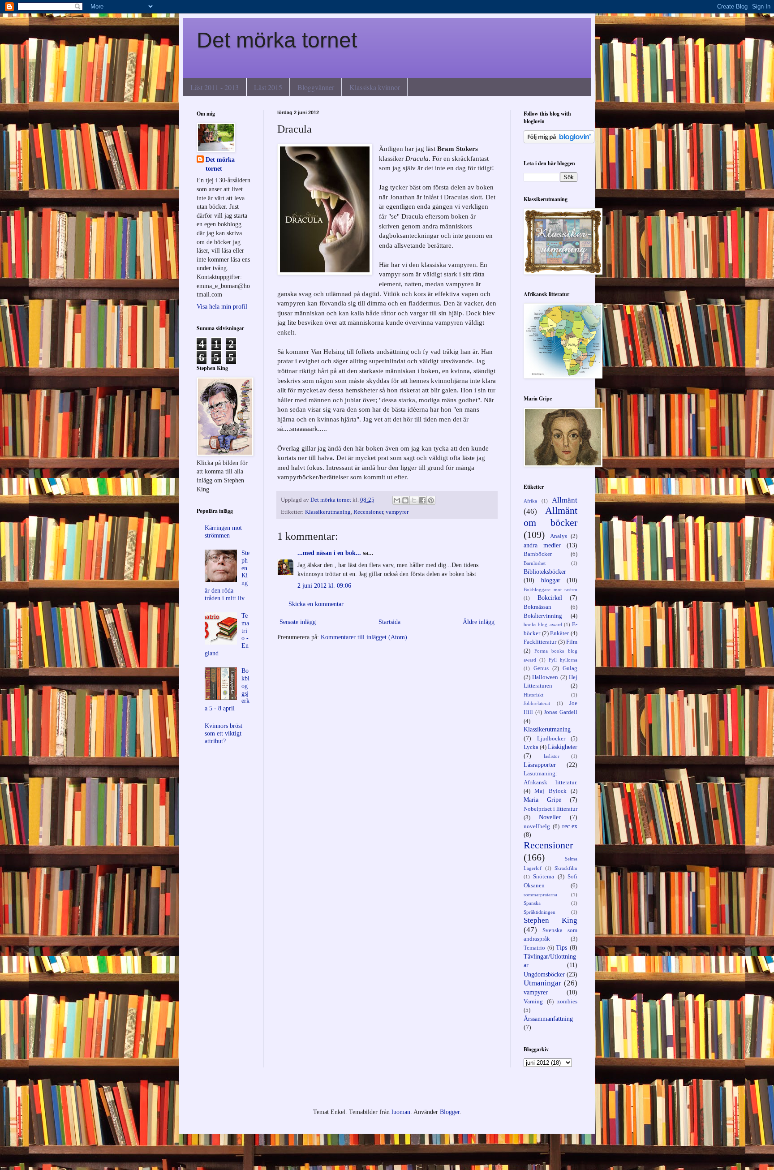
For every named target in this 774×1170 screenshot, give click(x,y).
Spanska (532, 903)
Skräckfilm (566, 868)
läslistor (551, 756)
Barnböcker (538, 554)
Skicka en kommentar (316, 604)
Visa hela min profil (222, 306)
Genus (541, 668)
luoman (400, 1112)
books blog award (543, 624)
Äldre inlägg (478, 622)
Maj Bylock (550, 791)
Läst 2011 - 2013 (214, 87)
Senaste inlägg (298, 622)
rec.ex (569, 826)
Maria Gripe (542, 799)
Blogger (450, 1112)
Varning (533, 1001)
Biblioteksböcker (545, 571)
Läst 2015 (268, 87)
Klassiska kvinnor (374, 87)
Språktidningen (539, 912)
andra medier (542, 545)
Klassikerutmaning (328, 512)
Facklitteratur (540, 642)
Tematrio (534, 948)
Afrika (530, 500)
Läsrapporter (540, 764)
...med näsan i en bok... (329, 553)
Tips (561, 947)
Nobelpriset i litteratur (550, 809)
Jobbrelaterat (537, 703)
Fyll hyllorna (563, 659)
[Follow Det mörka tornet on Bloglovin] (559, 141)
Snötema (543, 876)
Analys (558, 536)
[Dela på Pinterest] (430, 500)
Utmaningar (542, 983)
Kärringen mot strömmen (223, 532)
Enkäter (559, 633)
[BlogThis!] (405, 500)
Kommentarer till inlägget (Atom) (364, 637)
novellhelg (537, 826)
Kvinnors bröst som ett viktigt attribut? (223, 733)
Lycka (531, 747)
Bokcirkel (550, 597)
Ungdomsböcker (544, 974)
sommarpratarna (540, 894)
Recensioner (368, 512)
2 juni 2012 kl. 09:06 (324, 585)
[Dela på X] (413, 500)
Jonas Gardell (560, 712)
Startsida (389, 622)
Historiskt (533, 694)
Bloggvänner (315, 87)
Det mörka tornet (277, 40)
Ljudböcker (551, 739)
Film (571, 642)
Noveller (550, 817)
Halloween (545, 677)
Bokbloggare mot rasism (550, 589)
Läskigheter (562, 747)
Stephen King (550, 920)
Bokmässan (537, 607)
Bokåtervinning (543, 616)
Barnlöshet (535, 563)
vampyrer (397, 512)
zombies (567, 1001)
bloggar (550, 580)
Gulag (570, 668)
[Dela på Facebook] (422, 500)
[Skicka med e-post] (396, 500)
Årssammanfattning (548, 1018)
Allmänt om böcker (550, 516)
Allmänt (564, 500)
